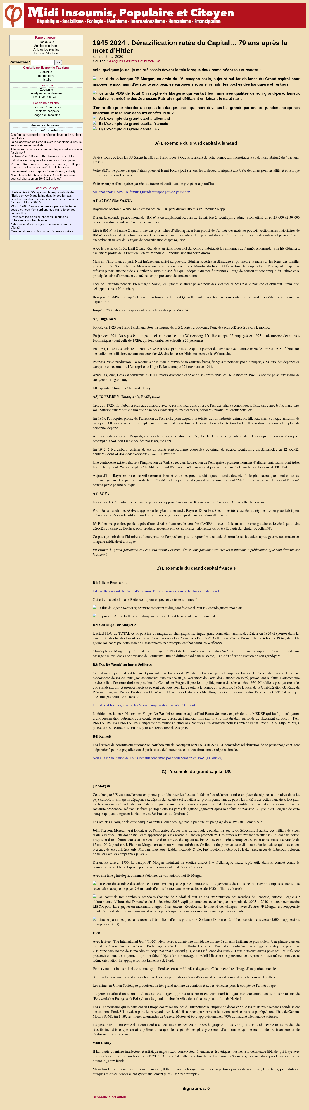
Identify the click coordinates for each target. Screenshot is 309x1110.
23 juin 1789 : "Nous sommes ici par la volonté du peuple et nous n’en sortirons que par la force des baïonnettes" (43, 210)
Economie (46, 89)
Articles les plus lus (46, 49)
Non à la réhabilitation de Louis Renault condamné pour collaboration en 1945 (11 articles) (157, 757)
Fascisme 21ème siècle (46, 107)
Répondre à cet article (110, 1097)
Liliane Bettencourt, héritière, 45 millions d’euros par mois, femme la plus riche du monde (156, 591)
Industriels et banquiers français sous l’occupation (43, 160)
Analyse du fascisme (46, 115)
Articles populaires (46, 45)
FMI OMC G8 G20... (46, 97)
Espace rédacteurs (46, 53)
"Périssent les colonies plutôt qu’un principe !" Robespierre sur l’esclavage (41, 218)
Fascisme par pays (46, 111)
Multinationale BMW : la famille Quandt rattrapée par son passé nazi (142, 191)
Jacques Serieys (46, 188)
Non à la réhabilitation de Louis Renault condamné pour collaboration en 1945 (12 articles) (43, 176)
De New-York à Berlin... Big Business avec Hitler (42, 156)
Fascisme (46, 85)
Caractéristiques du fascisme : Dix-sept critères (42, 231)
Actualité (46, 72)
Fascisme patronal (46, 103)
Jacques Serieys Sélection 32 (134, 61)
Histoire (46, 79)
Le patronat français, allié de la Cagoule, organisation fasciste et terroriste (145, 705)
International (46, 75)
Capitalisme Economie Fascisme (46, 67)
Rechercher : (19, 62)
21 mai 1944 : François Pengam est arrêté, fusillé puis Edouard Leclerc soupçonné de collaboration (46, 165)
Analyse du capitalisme (46, 93)
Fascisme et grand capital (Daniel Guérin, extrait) (43, 171)
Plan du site (46, 42)
